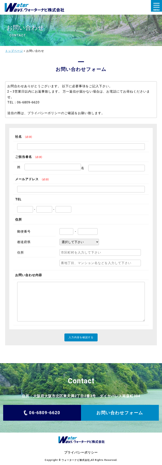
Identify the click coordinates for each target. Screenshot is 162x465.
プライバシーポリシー (81, 452)
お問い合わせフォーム (119, 412)
